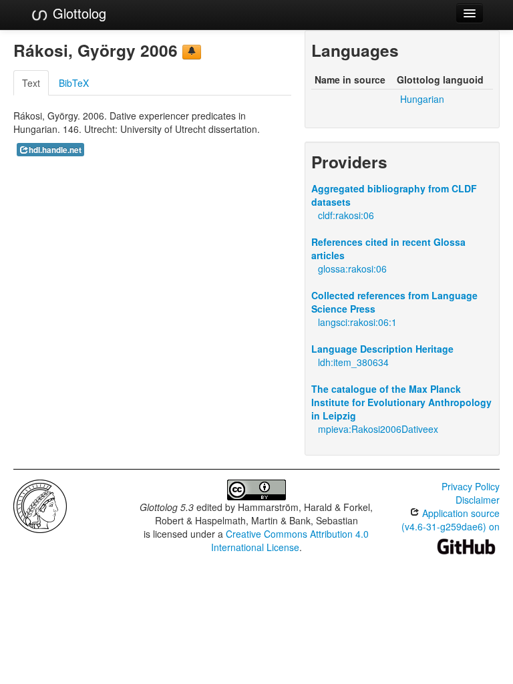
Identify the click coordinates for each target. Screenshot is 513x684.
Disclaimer (478, 499)
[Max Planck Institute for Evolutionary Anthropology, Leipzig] (40, 505)
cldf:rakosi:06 (346, 215)
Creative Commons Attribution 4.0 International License (290, 540)
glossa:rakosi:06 (352, 268)
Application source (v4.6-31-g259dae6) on (450, 519)
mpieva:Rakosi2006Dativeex (378, 429)
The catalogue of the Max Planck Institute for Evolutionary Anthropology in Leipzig (401, 402)
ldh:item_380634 (353, 362)
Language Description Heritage (382, 348)
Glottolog (77, 13)
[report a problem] (191, 52)
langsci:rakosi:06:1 (357, 322)
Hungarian (422, 99)
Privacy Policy (471, 486)
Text (31, 83)
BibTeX (74, 83)
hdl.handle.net (55, 150)
